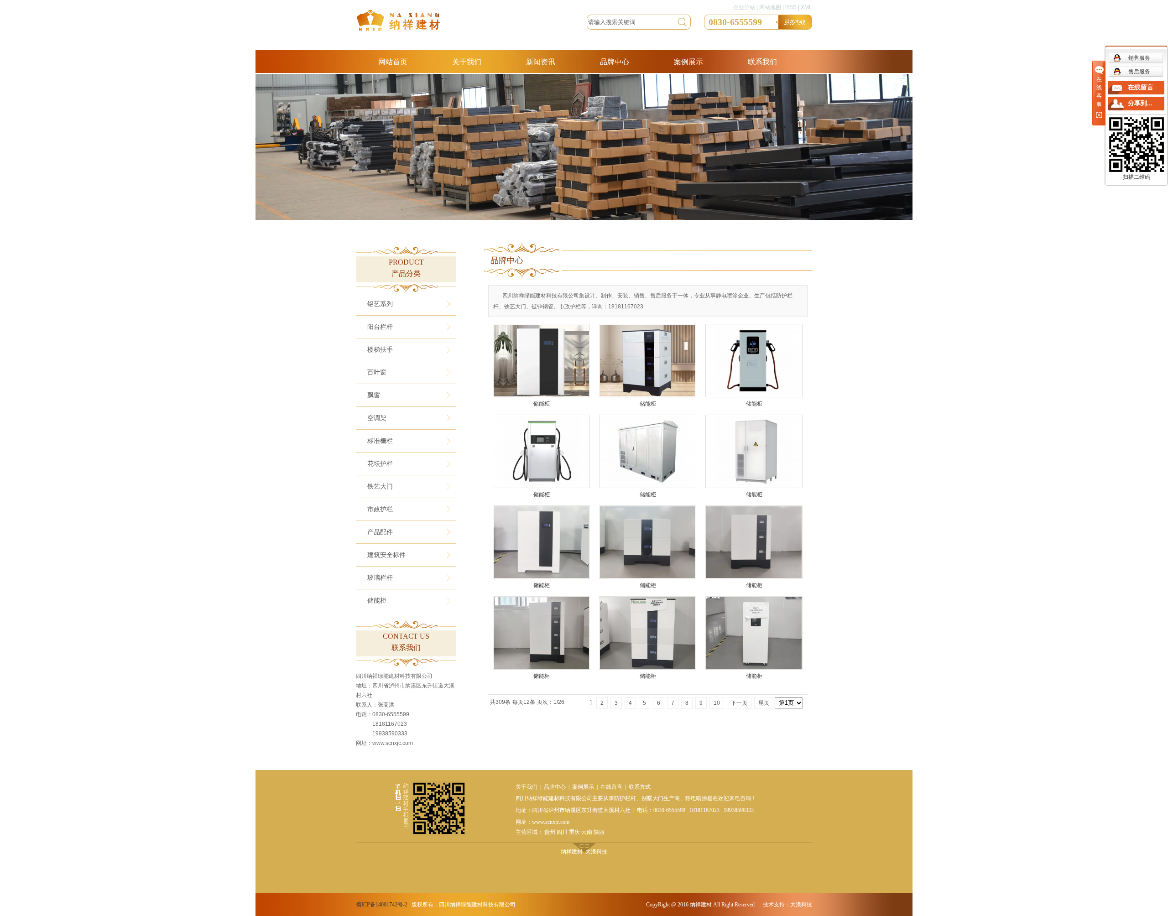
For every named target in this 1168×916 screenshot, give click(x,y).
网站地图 (770, 7)
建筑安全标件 (386, 555)
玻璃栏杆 (380, 577)
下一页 (739, 703)
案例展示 (688, 62)
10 (717, 703)
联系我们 (762, 62)
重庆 (574, 832)
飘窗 (373, 395)
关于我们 (466, 62)
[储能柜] (541, 360)
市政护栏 (380, 509)
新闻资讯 (540, 62)
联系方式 (640, 787)
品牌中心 (614, 62)
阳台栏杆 (380, 326)
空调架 (376, 418)
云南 (586, 832)
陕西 (599, 832)
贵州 (549, 832)
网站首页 (392, 62)
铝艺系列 (380, 304)
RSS (791, 7)
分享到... (1140, 103)
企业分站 (744, 7)
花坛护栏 (380, 463)
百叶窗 (376, 372)
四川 (562, 832)
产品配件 (380, 532)
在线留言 (611, 787)
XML (806, 7)
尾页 (763, 703)
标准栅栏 (380, 440)
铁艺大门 (380, 486)
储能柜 (376, 600)
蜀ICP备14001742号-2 (381, 904)
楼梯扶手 (380, 349)
